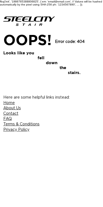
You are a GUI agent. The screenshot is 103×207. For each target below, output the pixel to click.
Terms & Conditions (21, 124)
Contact (10, 113)
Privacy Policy (16, 129)
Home (9, 102)
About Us (12, 108)
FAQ (7, 118)
